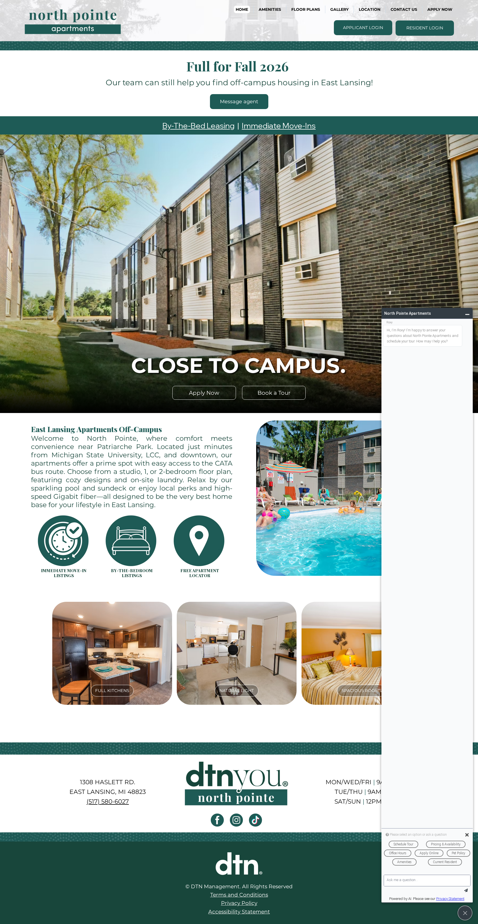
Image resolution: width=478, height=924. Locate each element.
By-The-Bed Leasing (198, 125)
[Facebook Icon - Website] (217, 820)
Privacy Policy (239, 903)
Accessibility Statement (239, 911)
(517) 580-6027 (108, 801)
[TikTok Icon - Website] (255, 820)
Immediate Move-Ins (279, 125)
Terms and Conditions (239, 895)
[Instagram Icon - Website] (236, 820)
